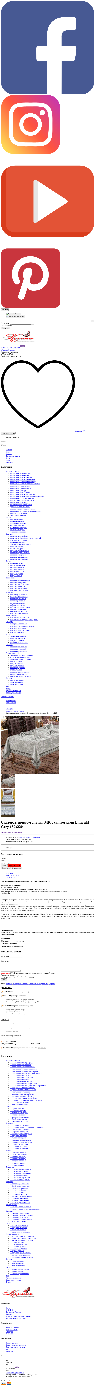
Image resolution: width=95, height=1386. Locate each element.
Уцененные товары (13, 691)
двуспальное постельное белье (22, 500)
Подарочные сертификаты (16, 1345)
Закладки (9, 1332)
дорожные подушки (18, 555)
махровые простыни (18, 515)
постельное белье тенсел (20, 486)
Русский (17, 314)
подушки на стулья (17, 638)
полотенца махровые (18, 595)
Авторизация (11, 703)
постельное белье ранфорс (20, 473)
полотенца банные (17, 601)
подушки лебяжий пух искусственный (25, 538)
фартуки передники (18, 636)
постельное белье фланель (20, 488)
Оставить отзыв (15, 832)
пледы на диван (16, 574)
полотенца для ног (17, 603)
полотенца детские (17, 668)
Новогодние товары (13, 693)
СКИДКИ (9, 1310)
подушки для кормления (19, 672)
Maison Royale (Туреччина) (29, 837)
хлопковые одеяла (17, 526)
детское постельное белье (20, 507)
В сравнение (16, 868)
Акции (8, 452)
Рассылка (9, 1334)
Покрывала (10, 578)
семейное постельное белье (21, 505)
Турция (52, 984)
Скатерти (9, 622)
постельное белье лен (18, 490)
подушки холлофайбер (19, 536)
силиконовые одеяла (18, 523)
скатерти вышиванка (18, 624)
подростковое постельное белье (22, 509)
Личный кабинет (12, 1328)
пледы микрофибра (17, 565)
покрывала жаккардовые (20, 580)
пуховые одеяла (16, 519)
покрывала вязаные (18, 586)
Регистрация (11, 701)
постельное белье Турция (20, 492)
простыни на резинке (18, 513)
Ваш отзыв (5, 961)
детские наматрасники (19, 674)
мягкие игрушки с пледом (20, 659)
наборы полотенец (17, 605)
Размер (3, 859)
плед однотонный (17, 572)
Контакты (9, 462)
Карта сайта (10, 1351)
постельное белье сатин (19, 475)
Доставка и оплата (13, 456)
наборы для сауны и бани (20, 607)
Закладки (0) (80, 431)
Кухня (8, 634)
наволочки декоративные (20, 553)
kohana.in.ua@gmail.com (15, 1373)
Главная (9, 450)
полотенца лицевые (18, 599)
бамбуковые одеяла (17, 530)
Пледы (8, 561)
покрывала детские (17, 663)
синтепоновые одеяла (18, 528)
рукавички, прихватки (19, 643)
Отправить (5, 328)
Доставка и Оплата (13, 1312)
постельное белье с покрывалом (22, 494)
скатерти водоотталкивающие (22, 626)
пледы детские (16, 661)
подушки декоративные (19, 551)
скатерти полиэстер (18, 628)
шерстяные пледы (17, 563)
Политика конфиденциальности (18, 1316)
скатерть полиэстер (20, 984)
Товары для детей (12, 653)
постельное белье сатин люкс (21, 477)
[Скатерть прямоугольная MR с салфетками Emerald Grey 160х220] (30, 773)
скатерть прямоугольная (38, 984)
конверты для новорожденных (22, 657)
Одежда (9, 678)
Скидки (9, 454)
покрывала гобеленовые (19, 584)
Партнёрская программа (15, 1347)
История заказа (11, 1330)
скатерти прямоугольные (20, 630)
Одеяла (8, 517)
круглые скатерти (17, 632)
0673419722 (15, 348)
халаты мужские (16, 684)
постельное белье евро (19, 503)
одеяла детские (16, 670)
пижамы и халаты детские (20, 676)
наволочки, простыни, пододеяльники (25, 511)
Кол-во (3, 861)
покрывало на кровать (19, 590)
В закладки (6, 868)
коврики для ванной (18, 649)
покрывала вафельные (19, 588)
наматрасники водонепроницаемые (24, 620)
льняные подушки (17, 549)
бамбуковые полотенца (19, 597)
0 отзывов (5, 832)
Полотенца (10, 592)
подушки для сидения (18, 557)
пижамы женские (17, 680)
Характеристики (12, 875)
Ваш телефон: (6, 326)
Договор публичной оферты (17, 1318)
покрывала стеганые (18, 582)
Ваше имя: (5, 323)
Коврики (9, 645)
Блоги (8, 458)
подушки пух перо (17, 546)
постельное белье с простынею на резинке (27, 496)
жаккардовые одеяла (18, 532)
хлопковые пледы (17, 569)
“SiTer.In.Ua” (16, 1381)
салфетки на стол (17, 641)
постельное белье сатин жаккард (23, 482)
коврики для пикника (18, 651)
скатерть (9, 984)
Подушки (9, 534)
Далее (4, 980)
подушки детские (17, 666)
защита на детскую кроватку (21, 655)
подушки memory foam (19, 559)
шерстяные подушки (18, 542)
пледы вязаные (16, 576)
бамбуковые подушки (18, 540)
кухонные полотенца (18, 611)
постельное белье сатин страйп (22, 480)
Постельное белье (13, 471)
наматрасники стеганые (19, 618)
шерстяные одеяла (17, 521)
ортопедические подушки (20, 544)
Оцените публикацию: (10, 975)
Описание (10, 873)
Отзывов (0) (10, 877)
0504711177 (5, 348)
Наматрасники (11, 615)
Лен (7, 686)
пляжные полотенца (18, 609)
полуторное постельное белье (22, 498)
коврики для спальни (18, 647)
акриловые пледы (17, 567)
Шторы (8, 689)
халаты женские (16, 682)
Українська (20, 316)
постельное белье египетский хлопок (25, 484)
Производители (12, 1343)
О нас (8, 460)
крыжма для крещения (19, 613)
